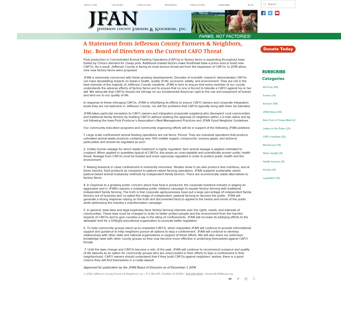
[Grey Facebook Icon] (238, 279)
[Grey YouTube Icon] (230, 279)
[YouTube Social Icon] (277, 13)
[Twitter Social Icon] (270, 13)
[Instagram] (246, 279)
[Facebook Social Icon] (263, 13)
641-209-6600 (194, 273)
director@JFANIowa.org (219, 273)
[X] (254, 279)
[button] (170, 5)
